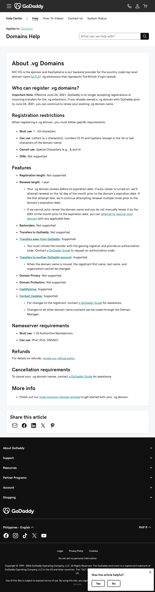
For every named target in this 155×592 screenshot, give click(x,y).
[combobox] (110, 36)
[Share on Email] (14, 426)
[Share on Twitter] (43, 426)
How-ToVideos (53, 18)
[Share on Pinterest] (52, 426)
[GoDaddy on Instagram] (15, 537)
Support (8, 457)
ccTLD (36, 76)
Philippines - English (16, 527)
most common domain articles (59, 396)
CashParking (27, 289)
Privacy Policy (76, 551)
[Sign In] (137, 6)
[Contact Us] (129, 6)
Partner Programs (14, 477)
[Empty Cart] (145, 6)
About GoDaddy (13, 447)
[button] (150, 572)
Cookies (93, 551)
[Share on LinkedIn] (33, 426)
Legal (60, 551)
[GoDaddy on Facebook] (6, 537)
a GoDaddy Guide (58, 250)
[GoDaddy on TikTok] (25, 537)
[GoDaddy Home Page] (18, 511)
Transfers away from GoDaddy (39, 238)
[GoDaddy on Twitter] (34, 537)
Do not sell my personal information (78, 558)
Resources (10, 467)
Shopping (9, 497)
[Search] (145, 36)
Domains (27, 28)
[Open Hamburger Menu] (7, 6)
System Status (96, 18)
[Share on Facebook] (24, 426)
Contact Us (75, 18)
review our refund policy (59, 358)
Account (8, 487)
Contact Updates (30, 295)
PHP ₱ (143, 527)
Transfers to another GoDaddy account (45, 257)
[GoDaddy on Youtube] (44, 537)
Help (35, 18)
